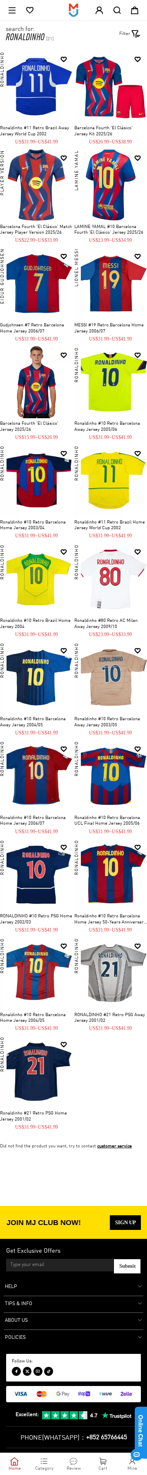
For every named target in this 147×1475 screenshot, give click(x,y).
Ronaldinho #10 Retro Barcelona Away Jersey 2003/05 (107, 722)
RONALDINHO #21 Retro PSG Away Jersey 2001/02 (109, 1018)
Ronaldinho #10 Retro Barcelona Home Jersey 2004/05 (33, 1018)
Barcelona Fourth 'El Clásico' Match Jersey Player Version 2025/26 (36, 230)
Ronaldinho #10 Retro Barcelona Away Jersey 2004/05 (33, 722)
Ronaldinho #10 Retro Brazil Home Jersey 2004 (35, 624)
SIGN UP (125, 1222)
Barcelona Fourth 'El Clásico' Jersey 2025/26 (29, 426)
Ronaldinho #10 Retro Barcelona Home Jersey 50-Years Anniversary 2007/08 (110, 919)
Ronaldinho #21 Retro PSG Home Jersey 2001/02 (33, 1116)
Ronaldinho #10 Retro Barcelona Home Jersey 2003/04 (33, 525)
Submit (127, 1266)
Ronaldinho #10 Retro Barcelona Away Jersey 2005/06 (107, 426)
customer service (114, 1146)
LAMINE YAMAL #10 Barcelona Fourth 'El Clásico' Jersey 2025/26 (108, 230)
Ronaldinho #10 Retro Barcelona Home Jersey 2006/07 (33, 821)
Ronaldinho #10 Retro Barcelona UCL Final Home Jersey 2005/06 (107, 821)
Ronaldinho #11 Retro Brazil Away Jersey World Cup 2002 (34, 131)
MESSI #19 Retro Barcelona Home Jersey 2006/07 (109, 328)
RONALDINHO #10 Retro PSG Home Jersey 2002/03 (36, 919)
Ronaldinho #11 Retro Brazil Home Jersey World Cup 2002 (109, 525)
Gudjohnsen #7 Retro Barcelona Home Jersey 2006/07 (32, 328)
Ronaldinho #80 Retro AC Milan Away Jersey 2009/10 (106, 624)
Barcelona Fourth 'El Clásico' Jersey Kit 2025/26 (103, 131)
